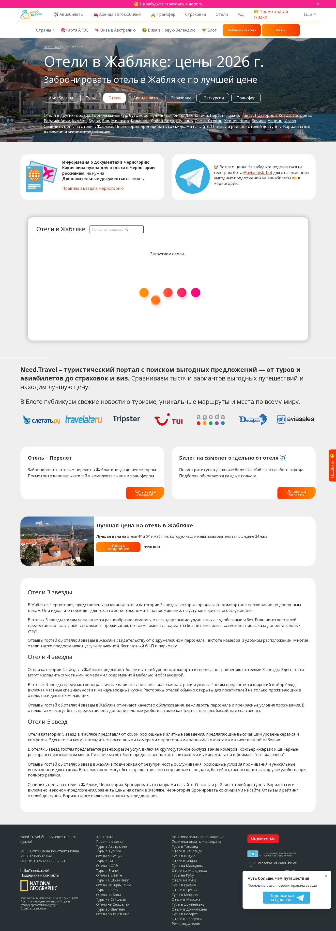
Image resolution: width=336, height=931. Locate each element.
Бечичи (259, 120)
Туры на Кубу (183, 875)
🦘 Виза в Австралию (115, 30)
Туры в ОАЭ (106, 861)
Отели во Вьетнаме (113, 914)
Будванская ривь (166, 115)
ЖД (241, 14)
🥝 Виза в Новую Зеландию (169, 30)
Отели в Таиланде (187, 851)
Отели (222, 14)
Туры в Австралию (111, 846)
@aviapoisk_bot (257, 172)
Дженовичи (196, 115)
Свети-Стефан (208, 120)
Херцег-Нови (237, 120)
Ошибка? (332, 465)
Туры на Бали (107, 889)
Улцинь (275, 120)
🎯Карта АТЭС (74, 30)
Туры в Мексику (185, 894)
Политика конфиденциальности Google (43, 901)
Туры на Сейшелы (111, 899)
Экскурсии (214, 98)
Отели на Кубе (184, 880)
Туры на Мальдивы (187, 865)
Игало (290, 120)
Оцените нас (263, 838)
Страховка (195, 14)
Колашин (140, 120)
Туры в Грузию (184, 885)
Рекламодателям (186, 923)
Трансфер (246, 98)
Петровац (302, 115)
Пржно (232, 115)
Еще (308, 14)
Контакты (104, 836)
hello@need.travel (34, 870)
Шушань (184, 120)
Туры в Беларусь (185, 914)
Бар (105, 120)
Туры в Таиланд (185, 846)
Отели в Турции (109, 856)
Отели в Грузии (185, 889)
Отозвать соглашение (33, 908)
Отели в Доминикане (189, 909)
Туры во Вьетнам (110, 909)
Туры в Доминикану (188, 904)
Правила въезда (109, 841)
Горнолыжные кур (109, 115)
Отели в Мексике (186, 899)
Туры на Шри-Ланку (112, 880)
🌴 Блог (209, 30)
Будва (94, 120)
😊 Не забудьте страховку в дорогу (168, 4)
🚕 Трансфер (163, 14)
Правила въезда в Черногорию (93, 188)
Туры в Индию (183, 856)
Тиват (247, 115)
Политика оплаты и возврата (196, 841)
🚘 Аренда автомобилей (117, 14)
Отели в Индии (184, 861)
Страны (43, 30)
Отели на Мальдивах (189, 870)
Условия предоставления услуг (38, 905)
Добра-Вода (162, 120)
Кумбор (79, 120)
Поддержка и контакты (39, 875)
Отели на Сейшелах (112, 904)
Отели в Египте (109, 875)
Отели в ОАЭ (107, 865)
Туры (91, 98)
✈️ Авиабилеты (68, 14)
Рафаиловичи (57, 120)
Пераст (217, 115)
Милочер (120, 120)
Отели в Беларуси (187, 918)
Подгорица (266, 115)
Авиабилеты (61, 98)
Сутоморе (138, 115)
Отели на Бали (108, 894)
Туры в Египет (108, 870)
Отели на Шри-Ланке (113, 885)
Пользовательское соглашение (198, 836)
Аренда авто (145, 98)
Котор (285, 115)
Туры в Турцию (108, 851)
